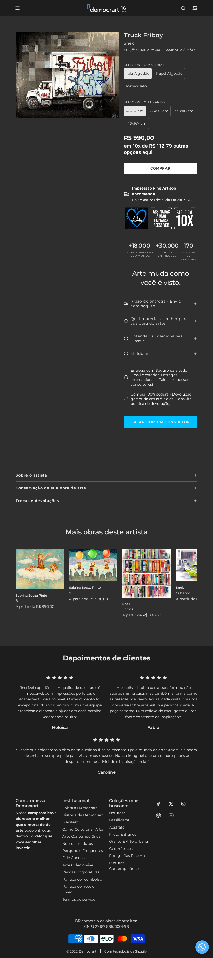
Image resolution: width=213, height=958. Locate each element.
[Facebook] (158, 804)
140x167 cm (136, 123)
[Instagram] (183, 804)
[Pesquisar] (183, 8)
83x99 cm (159, 111)
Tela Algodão (137, 73)
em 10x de (156, 149)
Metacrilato (136, 86)
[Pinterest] (158, 815)
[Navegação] (17, 8)
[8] (40, 569)
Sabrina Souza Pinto (31, 595)
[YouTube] (171, 815)
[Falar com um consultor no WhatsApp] (202, 947)
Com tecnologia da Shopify (125, 951)
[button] (25, 590)
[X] (171, 804)
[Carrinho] (195, 8)
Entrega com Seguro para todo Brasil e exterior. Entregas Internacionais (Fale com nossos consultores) (160, 377)
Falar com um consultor (160, 422)
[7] (93, 565)
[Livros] (146, 573)
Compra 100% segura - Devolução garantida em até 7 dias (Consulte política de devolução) (161, 399)
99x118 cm (184, 111)
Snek (129, 43)
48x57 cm (135, 111)
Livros (127, 609)
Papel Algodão (169, 73)
